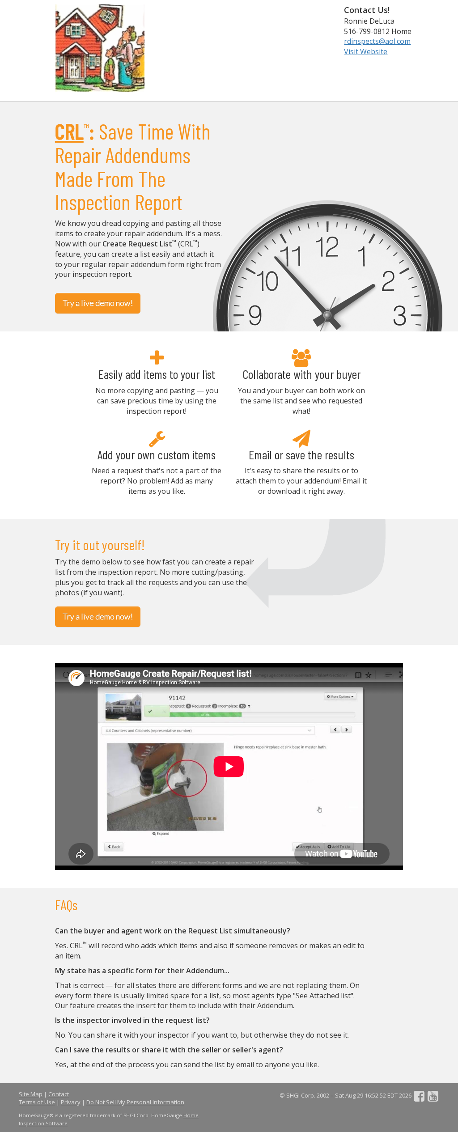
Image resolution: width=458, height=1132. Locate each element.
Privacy (71, 1102)
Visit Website (365, 51)
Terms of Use (37, 1102)
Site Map (30, 1094)
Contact (58, 1094)
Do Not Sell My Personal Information (135, 1102)
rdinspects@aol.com (377, 41)
